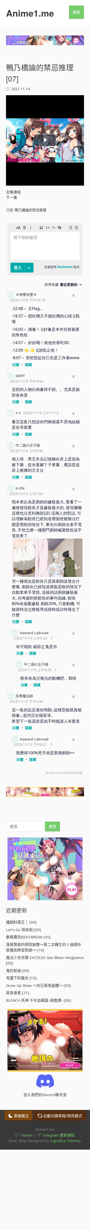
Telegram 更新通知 (58, 1135)
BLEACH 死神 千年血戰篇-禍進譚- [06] (38, 1000)
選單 (76, 12)
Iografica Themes (65, 1140)
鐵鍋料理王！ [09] (21, 922)
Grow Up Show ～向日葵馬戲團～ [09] (38, 985)
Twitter (26, 1135)
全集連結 (13, 191)
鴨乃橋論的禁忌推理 (30, 210)
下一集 (11, 197)
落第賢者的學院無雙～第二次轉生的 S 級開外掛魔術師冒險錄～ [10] (43, 947)
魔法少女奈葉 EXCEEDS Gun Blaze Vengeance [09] (45, 960)
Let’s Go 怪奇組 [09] (23, 929)
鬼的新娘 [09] (17, 970)
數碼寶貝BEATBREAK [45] (28, 936)
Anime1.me (30, 12)
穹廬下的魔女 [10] (21, 977)
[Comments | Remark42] (45, 500)
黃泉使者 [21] (17, 992)
